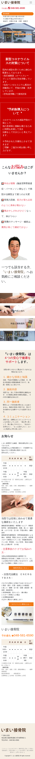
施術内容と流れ (23, 748)
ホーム (5, 748)
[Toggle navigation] (30, 2)
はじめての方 (13, 748)
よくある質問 (21, 750)
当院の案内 (12, 750)
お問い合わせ (19, 752)
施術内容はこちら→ (21, 568)
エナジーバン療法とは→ (21, 604)
